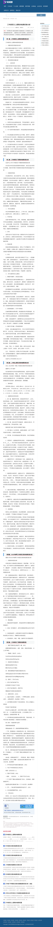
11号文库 (5, 922)
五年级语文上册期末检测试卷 (13, 834)
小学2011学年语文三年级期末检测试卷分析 (17, 893)
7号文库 (28, 920)
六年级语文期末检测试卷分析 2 (45, 40)
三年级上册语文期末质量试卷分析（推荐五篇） (45, 45)
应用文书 (6, 10)
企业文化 (39, 6)
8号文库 (32, 920)
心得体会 (33, 6)
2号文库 (8, 920)
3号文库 (12, 920)
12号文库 (9, 922)
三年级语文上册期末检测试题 (13, 902)
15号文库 (22, 922)
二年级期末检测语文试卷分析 (13, 865)
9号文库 (35, 920)
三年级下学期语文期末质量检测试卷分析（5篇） (19, 883)
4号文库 (16, 920)
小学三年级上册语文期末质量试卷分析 (45, 26)
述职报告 (21, 6)
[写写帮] (8, 2)
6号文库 (24, 920)
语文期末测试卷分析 (24, 816)
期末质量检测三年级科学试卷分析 (45, 32)
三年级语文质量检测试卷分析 (45, 34)
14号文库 (12, 18)
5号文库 (20, 920)
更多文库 (18, 10)
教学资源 (27, 6)
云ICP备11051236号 (29, 924)
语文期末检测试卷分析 (14, 816)
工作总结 (9, 6)
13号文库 (14, 922)
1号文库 (4, 920)
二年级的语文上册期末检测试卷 (45, 38)
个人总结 (15, 6)
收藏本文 (17, 27)
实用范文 (12, 10)
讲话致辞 (45, 6)
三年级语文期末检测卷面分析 (45, 28)
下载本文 (21, 27)
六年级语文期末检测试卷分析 (13, 846)
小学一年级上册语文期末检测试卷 (45, 36)
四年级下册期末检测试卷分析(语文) (45, 42)
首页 (5, 6)
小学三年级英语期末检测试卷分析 (45, 30)
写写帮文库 (13, 924)
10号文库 (40, 920)
